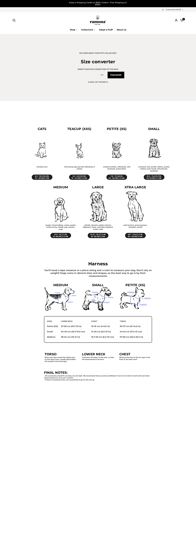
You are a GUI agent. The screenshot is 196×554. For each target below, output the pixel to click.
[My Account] (176, 20)
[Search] (15, 20)
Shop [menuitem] (72, 29)
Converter (116, 75)
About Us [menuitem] (121, 29)
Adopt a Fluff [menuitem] (106, 29)
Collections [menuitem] (87, 29)
